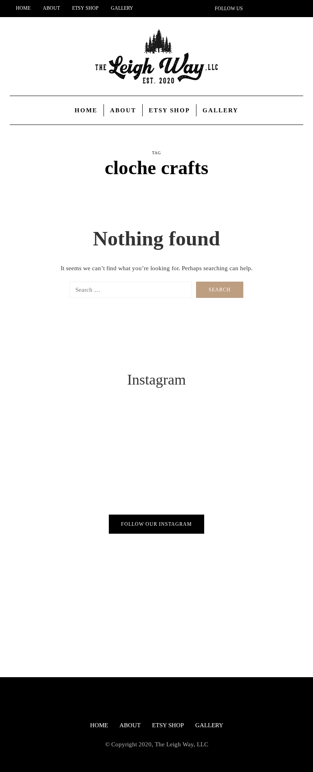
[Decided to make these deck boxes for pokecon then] (234, 541)
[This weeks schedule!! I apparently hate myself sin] (78, 453)
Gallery (122, 8)
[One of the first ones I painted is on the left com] (234, 628)
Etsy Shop (85, 8)
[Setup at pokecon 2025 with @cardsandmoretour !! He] (78, 541)
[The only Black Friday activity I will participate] (234, 453)
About (51, 8)
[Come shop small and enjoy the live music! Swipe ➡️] (78, 628)
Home (23, 8)
